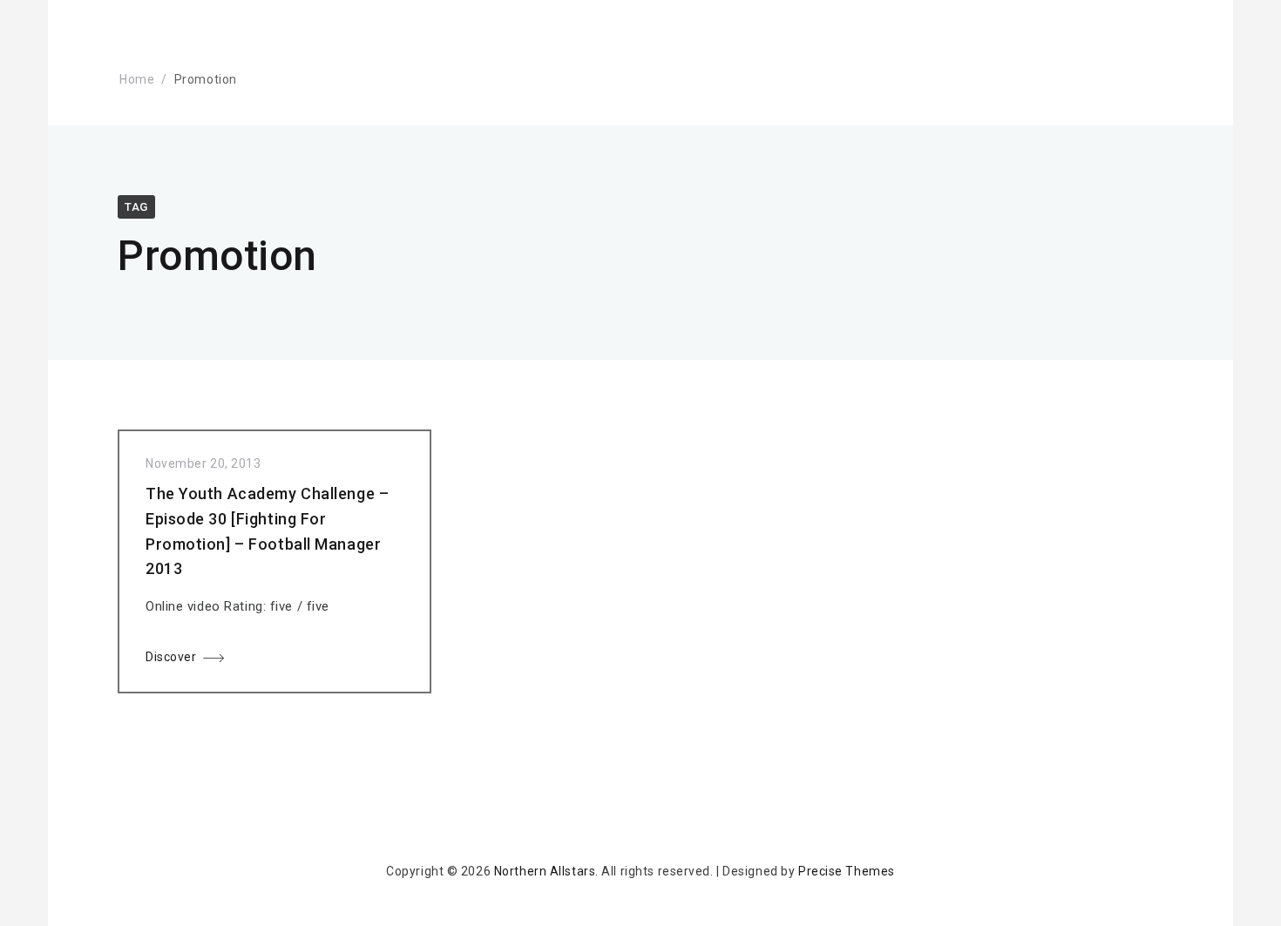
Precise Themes (846, 871)
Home (136, 79)
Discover (171, 657)
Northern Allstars (545, 871)
